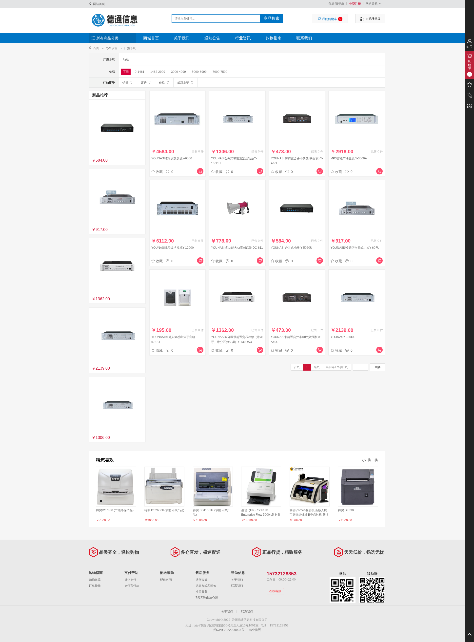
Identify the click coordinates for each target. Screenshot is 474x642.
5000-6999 (199, 72)
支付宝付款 (131, 585)
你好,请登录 (336, 3)
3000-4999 (178, 72)
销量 (125, 82)
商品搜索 (271, 18)
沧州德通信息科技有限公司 (115, 20)
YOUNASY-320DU (343, 337)
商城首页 (151, 38)
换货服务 (201, 591)
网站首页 (99, 4)
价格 (162, 82)
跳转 (378, 367)
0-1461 (139, 72)
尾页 (317, 367)
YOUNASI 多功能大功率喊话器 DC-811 (237, 247)
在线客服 (275, 591)
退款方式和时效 (206, 585)
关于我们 (182, 38)
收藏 (159, 172)
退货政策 (201, 580)
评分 (144, 82)
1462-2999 (157, 72)
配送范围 (166, 580)
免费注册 (355, 3)
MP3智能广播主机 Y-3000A (349, 158)
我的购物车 (331, 19)
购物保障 (95, 580)
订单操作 (95, 585)
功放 (126, 59)
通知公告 (212, 38)
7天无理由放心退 (207, 597)
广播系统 (130, 48)
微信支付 (130, 580)
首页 (96, 48)
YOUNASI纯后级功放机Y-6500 (171, 158)
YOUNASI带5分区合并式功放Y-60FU (355, 247)
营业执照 (255, 630)
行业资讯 (243, 38)
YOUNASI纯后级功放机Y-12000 (172, 247)
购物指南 (273, 38)
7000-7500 (220, 72)
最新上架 (183, 82)
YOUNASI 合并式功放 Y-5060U (291, 247)
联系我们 (304, 38)
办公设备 (112, 48)
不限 (126, 72)
